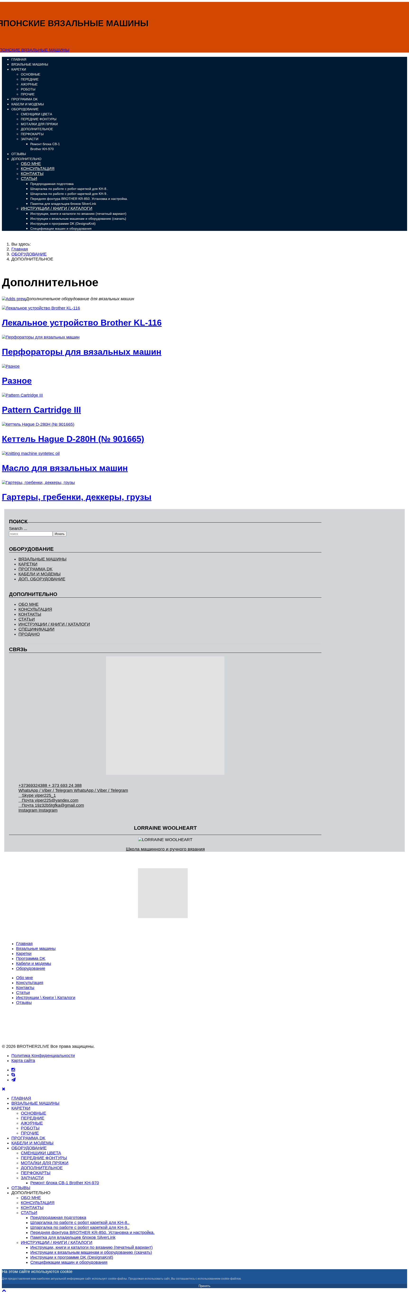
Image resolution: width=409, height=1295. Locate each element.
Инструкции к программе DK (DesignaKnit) (63, 223)
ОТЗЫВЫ (18, 154)
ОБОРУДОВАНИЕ (25, 109)
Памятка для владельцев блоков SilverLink (63, 204)
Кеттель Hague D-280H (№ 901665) (73, 439)
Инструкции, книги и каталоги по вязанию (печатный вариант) (78, 213)
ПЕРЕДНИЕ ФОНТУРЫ (38, 119)
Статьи (23, 992)
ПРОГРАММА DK (24, 99)
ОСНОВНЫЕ (30, 74)
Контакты (25, 987)
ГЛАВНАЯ (18, 59)
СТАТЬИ (29, 178)
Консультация (29, 982)
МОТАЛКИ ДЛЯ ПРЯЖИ (39, 124)
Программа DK (30, 958)
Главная (24, 943)
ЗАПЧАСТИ (29, 139)
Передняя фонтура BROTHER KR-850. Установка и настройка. (79, 199)
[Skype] (13, 1074)
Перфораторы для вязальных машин (81, 352)
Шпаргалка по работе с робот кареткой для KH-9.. (69, 194)
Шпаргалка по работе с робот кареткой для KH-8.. (69, 189)
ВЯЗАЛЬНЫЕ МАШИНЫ (29, 64)
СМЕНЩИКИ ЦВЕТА (36, 114)
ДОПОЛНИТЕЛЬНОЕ (37, 129)
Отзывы (24, 1002)
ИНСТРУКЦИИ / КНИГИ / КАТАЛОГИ (56, 208)
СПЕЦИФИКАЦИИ (36, 629)
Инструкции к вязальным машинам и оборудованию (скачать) (78, 218)
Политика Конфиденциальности (43, 1055)
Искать (60, 534)
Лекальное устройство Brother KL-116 (82, 322)
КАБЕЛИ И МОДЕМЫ (27, 104)
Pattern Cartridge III (41, 410)
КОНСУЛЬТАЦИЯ (37, 168)
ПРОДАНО (29, 634)
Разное (17, 380)
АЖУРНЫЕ (29, 84)
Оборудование (30, 968)
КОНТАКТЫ (32, 173)
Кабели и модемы (33, 963)
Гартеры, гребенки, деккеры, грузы (76, 497)
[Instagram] (13, 1069)
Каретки (23, 953)
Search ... (18, 528)
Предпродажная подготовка (52, 184)
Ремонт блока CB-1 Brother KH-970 (64, 1182)
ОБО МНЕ (31, 163)
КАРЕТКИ (18, 69)
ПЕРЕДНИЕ (30, 79)
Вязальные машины (36, 948)
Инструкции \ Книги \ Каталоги (45, 997)
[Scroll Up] (4, 1290)
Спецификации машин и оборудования (61, 228)
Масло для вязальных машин (65, 468)
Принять (204, 1286)
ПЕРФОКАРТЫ (32, 134)
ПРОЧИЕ (28, 94)
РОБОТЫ (28, 89)
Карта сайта (23, 1060)
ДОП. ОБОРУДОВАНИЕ (41, 579)
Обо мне (24, 977)
